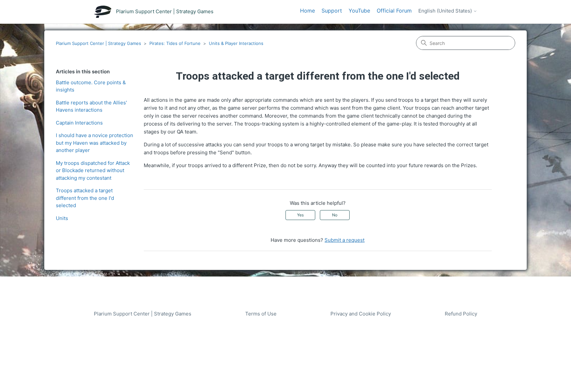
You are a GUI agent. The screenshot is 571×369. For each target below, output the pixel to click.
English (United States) (445, 11)
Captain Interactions (79, 123)
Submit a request (344, 240)
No (334, 214)
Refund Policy (461, 314)
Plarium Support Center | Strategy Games (98, 43)
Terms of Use (261, 314)
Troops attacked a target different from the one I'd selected (85, 197)
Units (62, 218)
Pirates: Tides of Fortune (175, 43)
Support (332, 10)
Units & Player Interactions (236, 43)
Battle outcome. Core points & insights (91, 86)
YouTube (359, 10)
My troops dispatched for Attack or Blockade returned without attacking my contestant (93, 170)
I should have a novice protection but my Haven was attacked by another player (94, 142)
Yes (300, 214)
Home (307, 10)
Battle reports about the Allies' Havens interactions (91, 106)
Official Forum (394, 10)
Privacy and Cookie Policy (360, 314)
